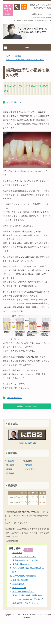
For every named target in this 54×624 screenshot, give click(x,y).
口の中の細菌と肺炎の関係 (24, 576)
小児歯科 (10, 473)
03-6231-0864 (17, 7)
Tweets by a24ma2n (27, 443)
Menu (27, 47)
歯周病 (18, 56)
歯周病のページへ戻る (27, 406)
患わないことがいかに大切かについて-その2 (25, 59)
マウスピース (18, 584)
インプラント (30, 469)
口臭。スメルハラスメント (24, 556)
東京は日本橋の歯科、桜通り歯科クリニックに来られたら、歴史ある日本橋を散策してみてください (28, 599)
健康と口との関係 (20, 580)
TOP (8, 56)
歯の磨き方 (17, 552)
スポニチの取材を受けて (23, 591)
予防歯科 (28, 465)
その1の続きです (14, 102)
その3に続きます (14, 397)
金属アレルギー (19, 587)
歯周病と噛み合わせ (21, 564)
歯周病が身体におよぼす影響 (25, 560)
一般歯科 (10, 461)
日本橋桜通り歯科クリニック (8, 10)
